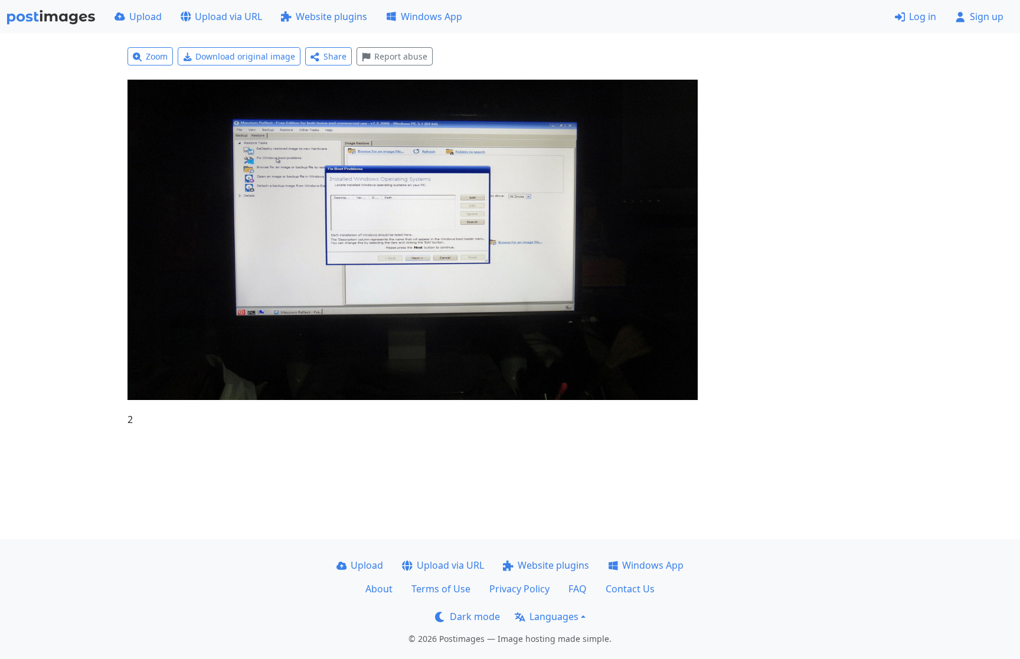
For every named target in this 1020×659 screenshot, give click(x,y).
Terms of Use (440, 588)
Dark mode (475, 616)
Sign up (986, 16)
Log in (922, 16)
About (379, 588)
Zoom (157, 56)
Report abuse (400, 56)
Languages (553, 616)
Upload (145, 16)
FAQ (577, 588)
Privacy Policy (519, 588)
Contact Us (630, 588)
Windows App (431, 16)
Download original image (245, 56)
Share (334, 56)
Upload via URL (228, 16)
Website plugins (331, 16)
